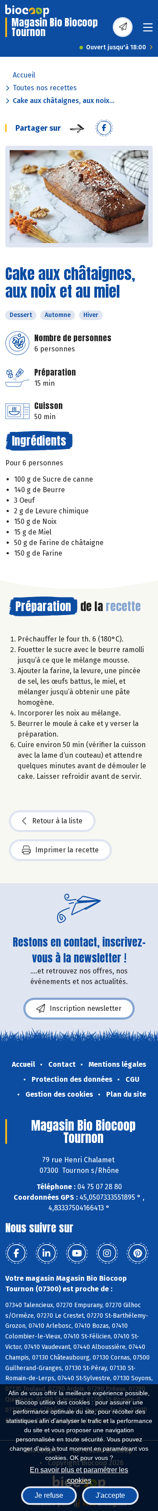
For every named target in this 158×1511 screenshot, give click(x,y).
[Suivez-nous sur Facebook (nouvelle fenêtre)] (16, 1253)
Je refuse (49, 1495)
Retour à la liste (57, 821)
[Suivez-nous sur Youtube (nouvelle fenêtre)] (77, 1253)
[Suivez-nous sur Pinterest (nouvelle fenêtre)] (137, 1253)
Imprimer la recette (67, 850)
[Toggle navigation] (148, 30)
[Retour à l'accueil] (27, 11)
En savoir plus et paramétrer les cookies (79, 1474)
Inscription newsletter (86, 1008)
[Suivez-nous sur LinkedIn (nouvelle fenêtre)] (46, 1253)
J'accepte (110, 1495)
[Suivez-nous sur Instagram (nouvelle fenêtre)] (107, 1253)
